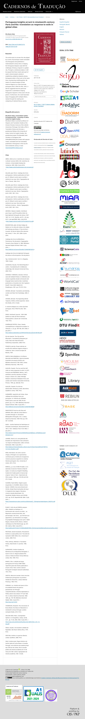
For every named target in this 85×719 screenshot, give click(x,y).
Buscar (79, 11)
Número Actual (7, 11)
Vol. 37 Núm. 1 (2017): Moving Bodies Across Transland (30, 17)
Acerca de (48, 11)
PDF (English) (39, 70)
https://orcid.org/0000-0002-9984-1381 (13, 39)
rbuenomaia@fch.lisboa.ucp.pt (14, 148)
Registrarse (74, 1)
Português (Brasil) (65, 24)
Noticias (30, 11)
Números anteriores (19, 11)
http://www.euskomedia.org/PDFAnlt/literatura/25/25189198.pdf (23, 332)
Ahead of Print (39, 11)
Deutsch (62, 29)
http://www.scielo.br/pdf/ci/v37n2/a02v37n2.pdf (19, 221)
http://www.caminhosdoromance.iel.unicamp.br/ (20, 167)
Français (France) (64, 32)
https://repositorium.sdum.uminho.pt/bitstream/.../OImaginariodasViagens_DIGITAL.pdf (30, 501)
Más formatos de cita (40, 96)
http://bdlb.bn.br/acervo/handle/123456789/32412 (19, 249)
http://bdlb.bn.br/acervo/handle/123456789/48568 (19, 406)
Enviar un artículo (65, 42)
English (62, 27)
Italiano (62, 34)
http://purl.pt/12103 (11, 602)
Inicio (6, 17)
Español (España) (64, 22)
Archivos (12, 17)
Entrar (80, 1)
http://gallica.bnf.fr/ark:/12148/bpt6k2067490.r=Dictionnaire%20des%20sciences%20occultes (31, 528)
